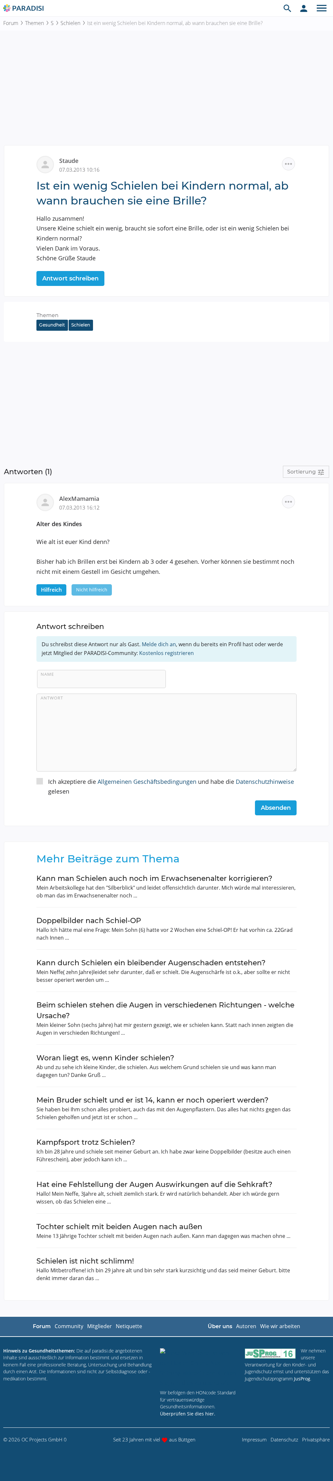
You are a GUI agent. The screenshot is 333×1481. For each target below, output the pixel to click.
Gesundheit (52, 324)
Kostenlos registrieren (166, 653)
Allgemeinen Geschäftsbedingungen (147, 781)
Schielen (70, 23)
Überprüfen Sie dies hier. (187, 1414)
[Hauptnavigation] (321, 8)
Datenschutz (284, 1439)
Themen (34, 23)
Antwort (52, 698)
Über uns (220, 1326)
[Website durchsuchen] (287, 8)
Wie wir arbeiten (280, 1326)
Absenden (276, 807)
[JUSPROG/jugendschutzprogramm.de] (270, 1353)
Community (69, 1326)
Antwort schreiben (70, 278)
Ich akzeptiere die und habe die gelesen (171, 787)
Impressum (254, 1439)
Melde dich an (159, 644)
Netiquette (129, 1326)
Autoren (246, 1326)
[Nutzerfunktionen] (304, 8)
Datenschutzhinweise (265, 781)
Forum (10, 23)
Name (47, 674)
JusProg (302, 1379)
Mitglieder (99, 1326)
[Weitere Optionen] (288, 164)
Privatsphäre (316, 1439)
